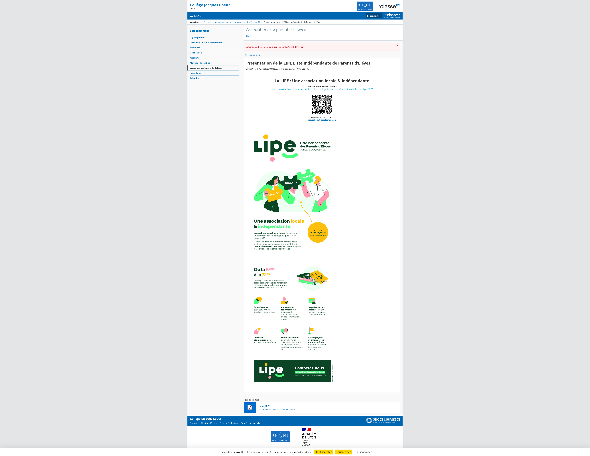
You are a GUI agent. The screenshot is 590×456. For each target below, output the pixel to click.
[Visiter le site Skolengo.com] (383, 422)
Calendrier (195, 78)
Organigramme (197, 37)
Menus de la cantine (200, 62)
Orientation (196, 52)
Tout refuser (343, 452)
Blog (260, 22)
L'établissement (219, 22)
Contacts (194, 423)
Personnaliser (364, 452)
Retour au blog (252, 54)
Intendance (196, 73)
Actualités (195, 47)
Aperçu (290, 409)
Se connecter (373, 15)
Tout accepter (324, 452)
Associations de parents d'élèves (242, 22)
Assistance (195, 57)
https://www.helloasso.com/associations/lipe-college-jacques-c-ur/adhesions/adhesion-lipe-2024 (322, 88)
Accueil (207, 22)
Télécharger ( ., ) (273, 409)
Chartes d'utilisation (229, 423)
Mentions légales (208, 423)
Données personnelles (251, 423)
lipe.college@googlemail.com (321, 119)
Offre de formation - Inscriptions (206, 42)
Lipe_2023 (264, 406)
